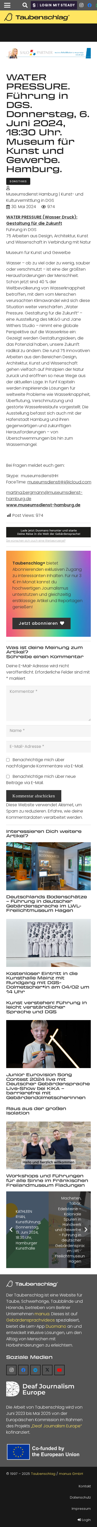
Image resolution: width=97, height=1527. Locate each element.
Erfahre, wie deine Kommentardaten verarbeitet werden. (44, 814)
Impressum (81, 1508)
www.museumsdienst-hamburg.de (43, 505)
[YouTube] (59, 1370)
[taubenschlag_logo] (49, 17)
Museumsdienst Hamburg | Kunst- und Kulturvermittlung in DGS (44, 197)
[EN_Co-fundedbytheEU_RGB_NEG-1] (44, 1452)
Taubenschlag (43, 1473)
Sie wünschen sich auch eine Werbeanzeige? (35, 541)
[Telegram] (35, 1370)
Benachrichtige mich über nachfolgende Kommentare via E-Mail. (45, 763)
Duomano (56, 1326)
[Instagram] (81, 5)
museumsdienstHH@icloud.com (59, 482)
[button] (7, 5)
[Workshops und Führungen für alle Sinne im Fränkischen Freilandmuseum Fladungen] (48, 1146)
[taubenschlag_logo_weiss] (32, 1284)
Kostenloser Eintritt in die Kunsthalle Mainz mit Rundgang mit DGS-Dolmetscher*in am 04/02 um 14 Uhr (47, 982)
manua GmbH (71, 1473)
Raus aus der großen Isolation (36, 1110)
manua (42, 1314)
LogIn (86, 1519)
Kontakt (85, 1486)
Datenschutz (80, 1497)
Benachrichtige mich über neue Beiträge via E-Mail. (41, 779)
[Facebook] (89, 5)
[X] (47, 1370)
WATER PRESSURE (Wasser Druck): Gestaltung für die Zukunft (41, 220)
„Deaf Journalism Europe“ (56, 1426)
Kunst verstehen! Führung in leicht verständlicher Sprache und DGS (46, 1007)
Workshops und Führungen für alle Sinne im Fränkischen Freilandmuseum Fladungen (47, 1180)
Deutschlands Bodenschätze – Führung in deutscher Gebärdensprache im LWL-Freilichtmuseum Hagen (46, 903)
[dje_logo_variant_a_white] (40, 1388)
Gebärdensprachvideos (30, 1320)
